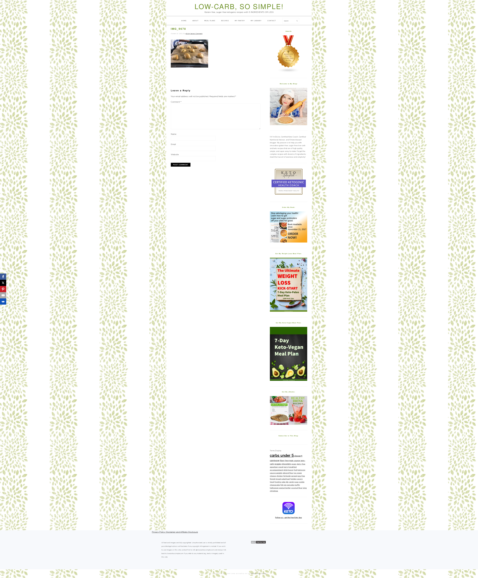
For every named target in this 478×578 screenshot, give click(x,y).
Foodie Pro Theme (258, 573)
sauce (272, 473)
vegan (294, 464)
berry (286, 467)
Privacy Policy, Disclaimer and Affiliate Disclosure (175, 532)
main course (294, 460)
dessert (298, 455)
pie (285, 485)
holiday (294, 479)
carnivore (274, 460)
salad (283, 479)
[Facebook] (3, 277)
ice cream (298, 473)
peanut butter (285, 488)
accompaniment (276, 470)
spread (294, 476)
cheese (273, 476)
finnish (273, 479)
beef (288, 479)
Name (173, 134)
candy (291, 482)
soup (296, 482)
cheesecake (275, 485)
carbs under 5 (282, 455)
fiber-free (284, 460)
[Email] (3, 295)
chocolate (286, 464)
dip (287, 482)
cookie (301, 482)
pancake (290, 485)
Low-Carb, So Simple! (239, 6)
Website (175, 154)
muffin (297, 485)
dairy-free (301, 464)
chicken (279, 476)
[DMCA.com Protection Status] (258, 543)
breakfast (293, 467)
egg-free (301, 476)
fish (282, 485)
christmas (274, 491)
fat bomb (287, 476)
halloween (274, 488)
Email (173, 144)
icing (305, 488)
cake (284, 482)
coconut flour (296, 488)
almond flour (288, 473)
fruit (295, 470)
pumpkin (278, 473)
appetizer (274, 467)
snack (280, 467)
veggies (278, 464)
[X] (3, 283)
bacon (290, 470)
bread (278, 479)
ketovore (301, 470)
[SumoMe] (3, 301)
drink (286, 470)
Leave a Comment (196, 33)
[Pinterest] (3, 289)
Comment (176, 102)
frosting (277, 482)
